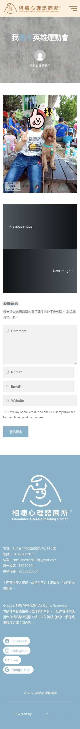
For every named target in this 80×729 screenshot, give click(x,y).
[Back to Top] (62, 711)
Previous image (21, 227)
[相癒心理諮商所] (32, 8)
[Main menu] (73, 8)
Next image (61, 271)
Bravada (39, 714)
